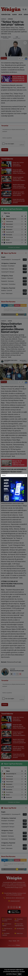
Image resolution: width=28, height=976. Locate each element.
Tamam (19, 974)
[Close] (25, 475)
